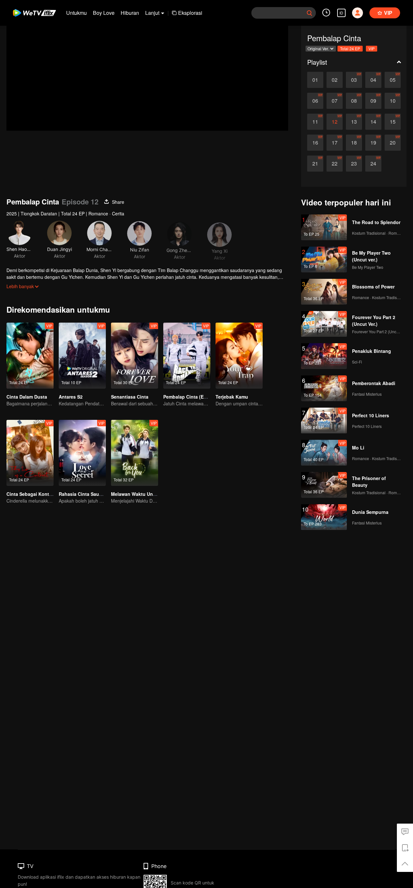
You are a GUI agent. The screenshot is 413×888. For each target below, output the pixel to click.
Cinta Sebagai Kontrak (31, 494)
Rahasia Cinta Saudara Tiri (88, 494)
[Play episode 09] (373, 101)
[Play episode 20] (393, 143)
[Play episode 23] (354, 164)
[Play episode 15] (393, 122)
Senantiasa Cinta (129, 396)
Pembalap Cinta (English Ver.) (195, 396)
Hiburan (130, 12)
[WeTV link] (34, 13)
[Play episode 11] (315, 122)
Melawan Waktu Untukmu (139, 494)
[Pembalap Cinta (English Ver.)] (186, 356)
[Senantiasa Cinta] (134, 356)
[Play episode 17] (335, 143)
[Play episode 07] (335, 101)
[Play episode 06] (315, 101)
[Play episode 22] (335, 164)
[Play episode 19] (373, 143)
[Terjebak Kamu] (239, 356)
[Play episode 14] (373, 122)
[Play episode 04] (373, 80)
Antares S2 (71, 396)
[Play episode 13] (354, 122)
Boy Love (104, 12)
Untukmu (76, 12)
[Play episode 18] (354, 143)
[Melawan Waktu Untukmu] (134, 453)
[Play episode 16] (315, 143)
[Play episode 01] (315, 80)
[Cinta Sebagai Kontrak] (30, 453)
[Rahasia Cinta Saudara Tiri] (82, 453)
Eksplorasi (190, 12)
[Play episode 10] (393, 101)
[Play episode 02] (335, 80)
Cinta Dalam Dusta (26, 396)
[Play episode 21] (315, 164)
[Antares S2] (82, 356)
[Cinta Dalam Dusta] (30, 356)
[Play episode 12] (335, 122)
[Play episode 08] (354, 101)
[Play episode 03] (354, 80)
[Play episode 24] (373, 164)
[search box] (309, 13)
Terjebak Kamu (232, 396)
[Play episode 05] (393, 80)
